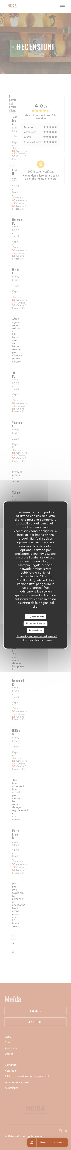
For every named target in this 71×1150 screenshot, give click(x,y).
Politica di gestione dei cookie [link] (36, 639)
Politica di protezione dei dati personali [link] (36, 636)
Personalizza (35, 630)
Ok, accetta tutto (35, 616)
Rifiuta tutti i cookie (35, 623)
